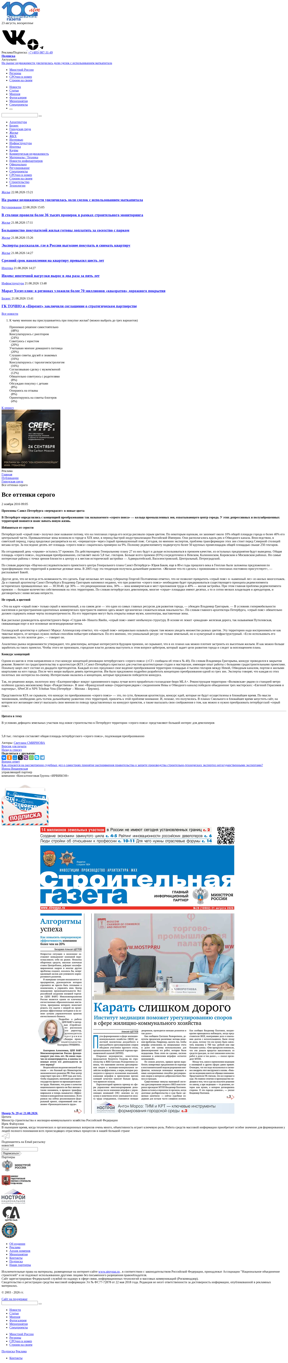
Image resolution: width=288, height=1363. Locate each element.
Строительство (19, 182)
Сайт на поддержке (14, 1299)
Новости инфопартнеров (26, 160)
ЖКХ (13, 136)
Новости (15, 1309)
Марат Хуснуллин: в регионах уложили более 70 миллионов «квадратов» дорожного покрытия (83, 291)
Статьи (14, 1313)
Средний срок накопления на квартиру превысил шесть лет (53, 260)
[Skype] (36, 757)
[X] (20, 757)
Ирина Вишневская (15, 768)
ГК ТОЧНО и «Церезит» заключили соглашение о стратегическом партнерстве (69, 306)
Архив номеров (19, 1250)
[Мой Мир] (15, 757)
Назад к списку (12, 749)
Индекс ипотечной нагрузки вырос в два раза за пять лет (51, 276)
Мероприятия (18, 1254)
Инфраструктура (20, 143)
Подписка (16, 1261)
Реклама (14, 1247)
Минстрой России (21, 69)
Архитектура (18, 122)
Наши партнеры (20, 1265)
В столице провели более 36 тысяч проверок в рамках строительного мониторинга (72, 215)
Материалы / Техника (23, 157)
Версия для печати (14, 746)
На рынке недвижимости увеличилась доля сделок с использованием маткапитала (57, 63)
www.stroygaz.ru (109, 1271)
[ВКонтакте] (4, 757)
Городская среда (20, 129)
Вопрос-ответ (11, 761)
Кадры (13, 150)
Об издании (17, 1243)
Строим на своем (20, 80)
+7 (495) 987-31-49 (40, 52)
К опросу (8, 407)
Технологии (17, 185)
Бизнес (14, 125)
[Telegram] (42, 757)
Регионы (15, 73)
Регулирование (19, 168)
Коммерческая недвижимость (29, 153)
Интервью (16, 139)
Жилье (13, 132)
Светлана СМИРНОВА (29, 742)
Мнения (14, 1317)
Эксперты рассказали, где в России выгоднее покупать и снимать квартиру (66, 245)
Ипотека (15, 146)
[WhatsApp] (31, 757)
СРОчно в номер (20, 76)
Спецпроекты (18, 171)
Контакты (16, 1258)
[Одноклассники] (9, 757)
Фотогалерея (17, 1320)
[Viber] (26, 757)
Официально (18, 164)
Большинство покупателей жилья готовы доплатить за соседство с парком (65, 230)
